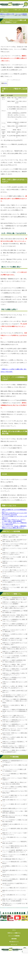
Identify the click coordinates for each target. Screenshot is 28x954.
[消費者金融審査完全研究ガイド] (14, 4)
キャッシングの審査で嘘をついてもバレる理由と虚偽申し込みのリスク (14, 796)
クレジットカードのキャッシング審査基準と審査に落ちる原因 (14, 842)
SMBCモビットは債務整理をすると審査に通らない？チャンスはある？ (14, 620)
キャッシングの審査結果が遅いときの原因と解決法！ (14, 862)
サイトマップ (14, 944)
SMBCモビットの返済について (11, 584)
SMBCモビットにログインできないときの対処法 (14, 549)
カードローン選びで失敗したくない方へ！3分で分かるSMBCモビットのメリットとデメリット (14, 571)
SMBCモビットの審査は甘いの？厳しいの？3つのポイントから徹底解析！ (14, 602)
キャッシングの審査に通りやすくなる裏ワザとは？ (14, 805)
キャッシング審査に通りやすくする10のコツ (14, 887)
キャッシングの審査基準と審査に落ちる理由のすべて (14, 829)
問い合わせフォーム (14, 941)
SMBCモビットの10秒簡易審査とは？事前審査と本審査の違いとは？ (14, 611)
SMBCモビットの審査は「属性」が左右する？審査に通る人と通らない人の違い (14, 665)
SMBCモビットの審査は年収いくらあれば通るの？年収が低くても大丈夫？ (14, 669)
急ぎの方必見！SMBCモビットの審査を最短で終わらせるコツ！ (14, 733)
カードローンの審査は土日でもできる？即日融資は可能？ (14, 791)
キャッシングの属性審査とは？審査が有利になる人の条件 (14, 774)
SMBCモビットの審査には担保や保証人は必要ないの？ (14, 691)
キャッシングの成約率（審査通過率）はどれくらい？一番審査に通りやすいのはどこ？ (14, 851)
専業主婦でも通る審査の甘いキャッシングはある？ (14, 871)
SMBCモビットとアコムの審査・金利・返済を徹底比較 (14, 588)
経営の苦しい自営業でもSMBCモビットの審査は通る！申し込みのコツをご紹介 (14, 639)
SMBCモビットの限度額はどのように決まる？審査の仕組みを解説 (14, 678)
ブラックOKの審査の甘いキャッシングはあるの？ (14, 838)
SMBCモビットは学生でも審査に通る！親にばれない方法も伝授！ (14, 738)
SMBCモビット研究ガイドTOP (7, 14)
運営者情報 (14, 938)
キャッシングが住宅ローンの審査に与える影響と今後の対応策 (14, 820)
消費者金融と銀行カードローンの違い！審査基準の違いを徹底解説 (14, 812)
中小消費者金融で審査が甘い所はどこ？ (13, 859)
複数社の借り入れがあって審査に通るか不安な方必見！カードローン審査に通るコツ (14, 615)
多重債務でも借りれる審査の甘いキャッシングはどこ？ (14, 825)
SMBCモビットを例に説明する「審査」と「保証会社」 (14, 706)
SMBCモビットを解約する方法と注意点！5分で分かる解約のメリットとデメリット (14, 581)
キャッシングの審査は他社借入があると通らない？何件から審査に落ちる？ (14, 846)
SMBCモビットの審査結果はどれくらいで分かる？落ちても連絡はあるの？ (14, 720)
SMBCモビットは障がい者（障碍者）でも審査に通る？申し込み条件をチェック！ (14, 687)
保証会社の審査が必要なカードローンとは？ (14, 808)
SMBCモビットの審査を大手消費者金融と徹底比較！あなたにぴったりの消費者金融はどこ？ (14, 711)
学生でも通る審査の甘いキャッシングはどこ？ (14, 895)
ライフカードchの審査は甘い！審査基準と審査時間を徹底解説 (14, 879)
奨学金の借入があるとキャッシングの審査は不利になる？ (14, 875)
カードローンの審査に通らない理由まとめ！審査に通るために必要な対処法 (14, 783)
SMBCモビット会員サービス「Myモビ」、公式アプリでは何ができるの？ (14, 553)
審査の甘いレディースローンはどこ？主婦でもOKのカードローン (14, 833)
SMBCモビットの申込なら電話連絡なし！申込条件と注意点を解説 (14, 742)
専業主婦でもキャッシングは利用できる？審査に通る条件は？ (14, 904)
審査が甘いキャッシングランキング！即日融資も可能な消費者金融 (14, 816)
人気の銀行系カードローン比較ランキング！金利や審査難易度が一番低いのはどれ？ (14, 695)
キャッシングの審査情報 (21, 14)
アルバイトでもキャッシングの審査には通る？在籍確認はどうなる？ (14, 770)
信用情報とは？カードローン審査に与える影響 (14, 765)
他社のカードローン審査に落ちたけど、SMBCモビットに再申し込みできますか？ (14, 716)
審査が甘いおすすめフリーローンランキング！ (14, 891)
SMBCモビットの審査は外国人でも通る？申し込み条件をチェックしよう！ (14, 674)
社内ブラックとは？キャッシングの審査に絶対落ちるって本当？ (14, 855)
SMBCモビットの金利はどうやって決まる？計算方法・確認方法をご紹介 (14, 536)
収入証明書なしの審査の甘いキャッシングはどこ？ (14, 866)
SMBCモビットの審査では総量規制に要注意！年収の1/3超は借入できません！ (14, 661)
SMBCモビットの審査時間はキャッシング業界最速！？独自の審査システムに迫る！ (14, 725)
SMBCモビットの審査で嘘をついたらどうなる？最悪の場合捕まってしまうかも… (14, 652)
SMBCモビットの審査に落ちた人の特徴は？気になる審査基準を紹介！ (14, 751)
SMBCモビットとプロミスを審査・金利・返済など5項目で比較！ (14, 557)
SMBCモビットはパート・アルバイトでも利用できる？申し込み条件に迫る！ (14, 729)
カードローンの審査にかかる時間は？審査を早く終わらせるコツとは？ (14, 787)
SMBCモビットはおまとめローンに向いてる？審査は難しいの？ (14, 630)
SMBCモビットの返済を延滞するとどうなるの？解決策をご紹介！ (14, 643)
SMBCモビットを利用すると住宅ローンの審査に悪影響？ (14, 634)
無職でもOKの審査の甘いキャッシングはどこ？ (14, 800)
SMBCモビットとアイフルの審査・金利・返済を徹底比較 (14, 576)
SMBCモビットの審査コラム (14, 933)
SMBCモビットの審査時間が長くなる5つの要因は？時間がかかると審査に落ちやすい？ (14, 648)
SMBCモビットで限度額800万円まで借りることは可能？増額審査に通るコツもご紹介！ (14, 598)
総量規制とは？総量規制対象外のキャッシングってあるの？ (14, 761)
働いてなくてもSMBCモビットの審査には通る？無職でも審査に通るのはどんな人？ (14, 607)
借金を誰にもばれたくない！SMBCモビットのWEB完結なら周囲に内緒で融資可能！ (14, 746)
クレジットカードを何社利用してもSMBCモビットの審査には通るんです (14, 656)
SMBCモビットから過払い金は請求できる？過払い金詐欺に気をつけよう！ (14, 540)
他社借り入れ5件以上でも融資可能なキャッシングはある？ (14, 884)
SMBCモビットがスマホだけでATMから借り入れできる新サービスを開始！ (14, 544)
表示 (5, 83)
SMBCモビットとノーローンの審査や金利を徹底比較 (14, 562)
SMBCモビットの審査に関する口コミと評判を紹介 (14, 682)
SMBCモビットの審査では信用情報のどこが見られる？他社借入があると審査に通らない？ (14, 625)
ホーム (14, 930)
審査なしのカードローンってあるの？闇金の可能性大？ (14, 778)
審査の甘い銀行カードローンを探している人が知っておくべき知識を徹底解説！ (14, 900)
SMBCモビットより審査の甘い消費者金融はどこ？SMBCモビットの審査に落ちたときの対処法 (14, 701)
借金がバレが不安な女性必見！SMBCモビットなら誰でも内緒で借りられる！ (14, 566)
